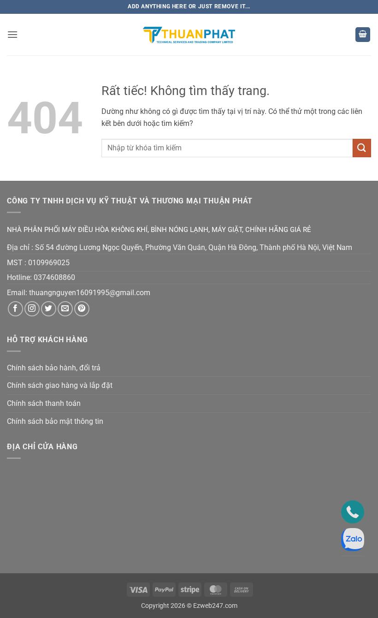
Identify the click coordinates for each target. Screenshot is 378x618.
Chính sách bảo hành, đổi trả (53, 367)
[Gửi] (362, 148)
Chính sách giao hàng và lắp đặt (59, 385)
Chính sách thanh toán (44, 403)
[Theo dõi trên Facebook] (15, 308)
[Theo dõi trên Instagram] (32, 308)
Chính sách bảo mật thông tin (55, 421)
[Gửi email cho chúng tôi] (65, 308)
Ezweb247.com (215, 606)
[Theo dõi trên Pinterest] (81, 308)
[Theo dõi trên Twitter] (48, 308)
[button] (12, 34)
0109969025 (49, 262)
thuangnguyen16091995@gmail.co (86, 292)
